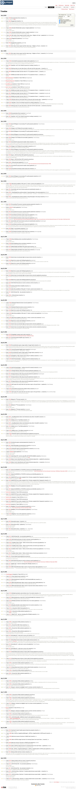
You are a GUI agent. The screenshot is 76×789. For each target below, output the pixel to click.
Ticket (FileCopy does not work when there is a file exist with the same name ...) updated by (28, 99)
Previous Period (65, 9)
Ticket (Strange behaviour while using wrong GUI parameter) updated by (22, 370)
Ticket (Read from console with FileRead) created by (19, 320)
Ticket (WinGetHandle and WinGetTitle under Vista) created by (21, 249)
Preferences (61, 5)
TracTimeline (56, 782)
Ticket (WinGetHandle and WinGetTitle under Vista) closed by (19, 246)
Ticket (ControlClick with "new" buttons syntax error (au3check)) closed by (22, 189)
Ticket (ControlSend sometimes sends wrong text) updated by (20, 214)
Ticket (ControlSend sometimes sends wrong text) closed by (19, 168)
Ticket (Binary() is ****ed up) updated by (17, 405)
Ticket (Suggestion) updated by (15, 38)
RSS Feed (38, 785)
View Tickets (58, 7)
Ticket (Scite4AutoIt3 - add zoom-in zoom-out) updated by (21, 644)
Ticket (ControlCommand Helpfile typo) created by (19, 349)
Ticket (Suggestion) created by (14, 42)
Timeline (51, 7)
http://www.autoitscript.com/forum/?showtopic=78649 (21, 507)
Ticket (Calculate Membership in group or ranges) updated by (21, 27)
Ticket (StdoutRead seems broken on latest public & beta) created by (24, 667)
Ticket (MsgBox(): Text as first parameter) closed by (17, 485)
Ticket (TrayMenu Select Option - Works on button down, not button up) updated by (24, 542)
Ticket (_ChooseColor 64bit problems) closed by (17, 621)
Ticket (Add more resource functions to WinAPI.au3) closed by (20, 736)
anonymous (15, 641)
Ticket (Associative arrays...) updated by (17, 524)
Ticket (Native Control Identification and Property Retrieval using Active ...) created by (26, 462)
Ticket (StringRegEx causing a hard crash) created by (17, 334)
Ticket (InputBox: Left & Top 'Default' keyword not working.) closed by (21, 65)
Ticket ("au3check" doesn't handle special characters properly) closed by (21, 730)
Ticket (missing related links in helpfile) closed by (17, 285)
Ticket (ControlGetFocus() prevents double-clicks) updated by (21, 61)
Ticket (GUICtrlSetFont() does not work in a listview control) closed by (21, 282)
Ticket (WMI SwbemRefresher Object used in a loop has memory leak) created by (25, 585)
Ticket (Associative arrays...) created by (18, 528)
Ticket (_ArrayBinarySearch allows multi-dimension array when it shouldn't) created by (25, 423)
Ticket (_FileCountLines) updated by (15, 162)
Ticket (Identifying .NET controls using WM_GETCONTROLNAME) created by (24, 456)
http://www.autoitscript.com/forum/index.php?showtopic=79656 (40, 163)
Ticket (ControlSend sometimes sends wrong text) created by (22, 231)
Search (72, 7)
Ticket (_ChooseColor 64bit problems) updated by (17, 611)
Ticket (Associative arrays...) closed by (14, 521)
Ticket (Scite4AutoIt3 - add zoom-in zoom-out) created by (19, 648)
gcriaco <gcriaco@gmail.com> (15, 718)
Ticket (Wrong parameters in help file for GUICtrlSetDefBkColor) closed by (22, 579)
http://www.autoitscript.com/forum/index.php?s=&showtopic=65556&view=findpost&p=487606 (40, 561)
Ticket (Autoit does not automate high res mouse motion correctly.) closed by (23, 257)
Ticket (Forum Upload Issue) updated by (16, 556)
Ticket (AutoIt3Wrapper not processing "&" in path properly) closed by (21, 131)
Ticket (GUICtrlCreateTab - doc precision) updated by (18, 536)
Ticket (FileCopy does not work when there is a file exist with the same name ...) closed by (25, 68)
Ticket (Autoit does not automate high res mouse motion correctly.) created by (24, 327)
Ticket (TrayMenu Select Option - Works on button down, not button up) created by (25, 553)
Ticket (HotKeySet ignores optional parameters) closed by (19, 442)
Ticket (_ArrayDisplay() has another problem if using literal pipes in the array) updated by (26, 192)
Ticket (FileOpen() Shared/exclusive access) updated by (21, 302)
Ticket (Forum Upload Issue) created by (15, 576)
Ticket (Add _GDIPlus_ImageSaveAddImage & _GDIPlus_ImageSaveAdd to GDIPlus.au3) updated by (28, 748)
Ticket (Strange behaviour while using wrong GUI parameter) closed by (21, 376)
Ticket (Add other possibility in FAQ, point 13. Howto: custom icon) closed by (23, 289)
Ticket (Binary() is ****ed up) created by (16, 409)
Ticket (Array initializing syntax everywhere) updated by (20, 239)
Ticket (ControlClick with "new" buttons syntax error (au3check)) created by (24, 221)
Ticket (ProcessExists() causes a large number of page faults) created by (23, 352)
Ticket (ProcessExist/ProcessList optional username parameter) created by (24, 211)
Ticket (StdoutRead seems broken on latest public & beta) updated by (23, 651)
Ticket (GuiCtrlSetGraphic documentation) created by (19, 445)
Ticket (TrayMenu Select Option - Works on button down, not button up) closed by (24, 545)
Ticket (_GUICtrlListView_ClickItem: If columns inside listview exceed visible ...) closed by (25, 771)
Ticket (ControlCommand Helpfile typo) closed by (17, 337)
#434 (14, 19)
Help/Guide (67, 5)
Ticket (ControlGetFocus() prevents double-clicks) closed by (19, 141)
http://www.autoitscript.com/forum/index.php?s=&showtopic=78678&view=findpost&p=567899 (50, 471)
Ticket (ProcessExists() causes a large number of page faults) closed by (22, 345)
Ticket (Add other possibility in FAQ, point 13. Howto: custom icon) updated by (23, 183)
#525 (20, 478)
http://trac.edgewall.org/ (71, 787)
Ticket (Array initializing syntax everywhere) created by (19, 243)
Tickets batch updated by (15, 207)
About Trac (72, 5)
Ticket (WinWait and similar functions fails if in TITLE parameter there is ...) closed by (24, 71)
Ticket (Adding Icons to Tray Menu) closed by (16, 419)
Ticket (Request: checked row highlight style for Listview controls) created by (24, 710)
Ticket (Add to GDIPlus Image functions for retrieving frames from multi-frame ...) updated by (27, 745)
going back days (64, 16)
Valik (10, 434)
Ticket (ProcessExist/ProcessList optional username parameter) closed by (22, 204)
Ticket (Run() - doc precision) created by (15, 228)
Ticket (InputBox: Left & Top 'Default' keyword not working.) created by (22, 116)
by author (61, 18)
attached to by (17, 77)
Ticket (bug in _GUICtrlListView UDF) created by (18, 159)
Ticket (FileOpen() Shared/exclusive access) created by (18, 307)
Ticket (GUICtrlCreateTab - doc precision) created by (18, 768)
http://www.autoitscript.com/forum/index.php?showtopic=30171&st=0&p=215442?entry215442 (53, 219)
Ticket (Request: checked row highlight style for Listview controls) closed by (23, 687)
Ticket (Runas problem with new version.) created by (19, 760)
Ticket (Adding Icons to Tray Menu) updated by (18, 426)
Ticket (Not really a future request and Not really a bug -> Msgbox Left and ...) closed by (25, 45)
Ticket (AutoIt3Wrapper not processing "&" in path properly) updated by (23, 123)
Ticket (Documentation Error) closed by (15, 18)
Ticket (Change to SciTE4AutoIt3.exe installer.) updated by (21, 137)
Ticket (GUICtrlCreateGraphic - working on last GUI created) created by (22, 367)
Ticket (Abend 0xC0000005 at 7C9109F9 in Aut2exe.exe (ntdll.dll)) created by (23, 489)
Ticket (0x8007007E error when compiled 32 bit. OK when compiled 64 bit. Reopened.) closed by (27, 477)
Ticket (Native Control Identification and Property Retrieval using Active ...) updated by (26, 459)
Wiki (46, 7)
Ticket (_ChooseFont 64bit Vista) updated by (16, 608)
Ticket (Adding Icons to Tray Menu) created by (18, 430)
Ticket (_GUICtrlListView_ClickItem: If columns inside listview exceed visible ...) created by (29, 778)
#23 (29, 457)
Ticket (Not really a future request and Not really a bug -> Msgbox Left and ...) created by (28, 53)
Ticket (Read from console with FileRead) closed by (17, 310)
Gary (10, 699)
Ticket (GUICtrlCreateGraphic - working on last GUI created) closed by (21, 358)
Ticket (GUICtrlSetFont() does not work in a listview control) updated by (22, 539)
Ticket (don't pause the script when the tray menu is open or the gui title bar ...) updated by (28, 384)
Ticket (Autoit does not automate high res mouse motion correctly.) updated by (25, 275)
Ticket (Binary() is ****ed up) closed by (15, 399)
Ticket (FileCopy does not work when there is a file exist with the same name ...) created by (27, 105)
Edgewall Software (13, 787)
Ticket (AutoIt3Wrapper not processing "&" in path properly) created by (22, 176)
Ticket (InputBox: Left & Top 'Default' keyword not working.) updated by (24, 102)
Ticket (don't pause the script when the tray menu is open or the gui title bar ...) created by (29, 391)
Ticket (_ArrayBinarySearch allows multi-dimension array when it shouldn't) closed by (24, 416)
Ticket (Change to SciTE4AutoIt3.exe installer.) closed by (18, 128)
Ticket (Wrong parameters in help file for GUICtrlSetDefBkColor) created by (23, 597)
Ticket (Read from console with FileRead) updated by (19, 260)
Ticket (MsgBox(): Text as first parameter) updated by (19, 506)
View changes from (63, 14)
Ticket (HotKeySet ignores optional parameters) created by (21, 448)
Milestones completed (64, 19)
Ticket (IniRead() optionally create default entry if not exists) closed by (22, 593)
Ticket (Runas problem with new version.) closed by (17, 751)
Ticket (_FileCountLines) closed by (14, 295)
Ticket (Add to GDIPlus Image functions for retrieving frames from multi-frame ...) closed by (26, 739)
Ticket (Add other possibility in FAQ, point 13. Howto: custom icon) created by (24, 317)
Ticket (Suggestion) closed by (13, 21)
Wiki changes (62, 23)
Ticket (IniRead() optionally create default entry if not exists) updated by (24, 600)
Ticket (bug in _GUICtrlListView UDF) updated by (18, 154)
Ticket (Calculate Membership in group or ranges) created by (20, 32)
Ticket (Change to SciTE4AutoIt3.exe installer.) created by (19, 146)
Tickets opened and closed (65, 20)
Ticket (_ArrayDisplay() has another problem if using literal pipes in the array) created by (26, 196)
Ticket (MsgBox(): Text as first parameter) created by (19, 513)
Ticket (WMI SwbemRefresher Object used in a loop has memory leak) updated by (25, 566)
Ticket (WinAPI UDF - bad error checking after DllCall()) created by (21, 614)
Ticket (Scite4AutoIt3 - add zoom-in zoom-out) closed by (19, 635)
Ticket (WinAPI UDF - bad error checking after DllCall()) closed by (20, 563)
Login (56, 5)
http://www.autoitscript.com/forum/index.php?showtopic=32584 (25, 219)
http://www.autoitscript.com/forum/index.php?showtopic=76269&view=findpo (20, 335)
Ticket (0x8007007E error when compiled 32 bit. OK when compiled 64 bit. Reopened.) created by (28, 494)
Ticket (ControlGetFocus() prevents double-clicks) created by (20, 388)
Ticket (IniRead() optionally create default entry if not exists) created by (23, 605)
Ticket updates (63, 21)
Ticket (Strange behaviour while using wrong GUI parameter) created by (23, 381)
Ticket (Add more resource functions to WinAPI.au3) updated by (21, 742)
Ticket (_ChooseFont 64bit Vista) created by (16, 625)
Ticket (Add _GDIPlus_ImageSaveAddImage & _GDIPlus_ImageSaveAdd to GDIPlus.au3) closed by (27, 733)
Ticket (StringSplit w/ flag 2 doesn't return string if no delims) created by (23, 355)
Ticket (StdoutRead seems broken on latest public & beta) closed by (21, 639)
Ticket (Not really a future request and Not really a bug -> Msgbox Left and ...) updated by (28, 35)
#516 (10, 612)
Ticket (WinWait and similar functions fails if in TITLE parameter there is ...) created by (27, 90)
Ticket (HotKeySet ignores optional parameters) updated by (21, 433)
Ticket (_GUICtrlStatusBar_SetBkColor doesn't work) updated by (22, 717)
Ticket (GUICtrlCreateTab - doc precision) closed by (17, 292)
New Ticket (66, 7)
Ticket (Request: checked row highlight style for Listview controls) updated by (25, 703)
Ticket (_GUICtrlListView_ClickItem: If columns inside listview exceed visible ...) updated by (28, 774)
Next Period (71, 9)
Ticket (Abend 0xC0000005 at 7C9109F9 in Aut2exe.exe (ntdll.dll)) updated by (23, 469)
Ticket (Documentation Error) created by (17, 113)
